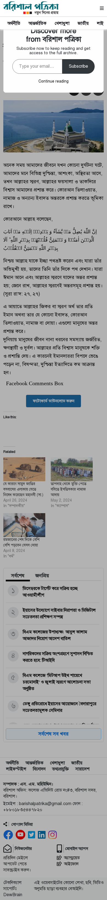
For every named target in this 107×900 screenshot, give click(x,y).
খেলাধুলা (62, 23)
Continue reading (53, 81)
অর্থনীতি (13, 23)
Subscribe (78, 66)
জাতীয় (83, 23)
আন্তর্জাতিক (37, 23)
